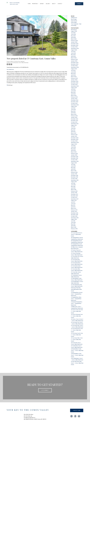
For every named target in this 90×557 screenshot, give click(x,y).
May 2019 (73, 167)
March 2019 (73, 170)
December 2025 (74, 43)
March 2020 (74, 152)
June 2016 (73, 222)
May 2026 (73, 36)
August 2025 (74, 50)
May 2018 (73, 186)
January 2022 (74, 117)
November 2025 (74, 45)
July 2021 (73, 126)
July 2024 (73, 70)
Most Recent (74, 29)
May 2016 (73, 224)
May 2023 (73, 92)
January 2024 (74, 79)
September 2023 (75, 86)
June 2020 (73, 147)
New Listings (74, 19)
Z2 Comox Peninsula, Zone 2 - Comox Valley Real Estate (77, 316)
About (53, 3)
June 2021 (73, 128)
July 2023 (73, 89)
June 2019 (73, 166)
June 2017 (73, 203)
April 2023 (73, 94)
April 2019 (73, 169)
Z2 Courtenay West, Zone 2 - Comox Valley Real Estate (77, 339)
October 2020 (74, 141)
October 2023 (74, 84)
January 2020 (74, 155)
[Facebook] (75, 416)
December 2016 (74, 213)
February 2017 (74, 210)
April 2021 (73, 131)
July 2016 (73, 221)
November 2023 (74, 83)
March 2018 (73, 189)
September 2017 (74, 199)
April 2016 (73, 225)
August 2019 (74, 163)
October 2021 (74, 122)
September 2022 (75, 105)
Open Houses (74, 20)
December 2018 (74, 175)
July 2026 (73, 32)
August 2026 (74, 31)
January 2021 (74, 136)
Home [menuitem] (29, 3)
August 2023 (74, 87)
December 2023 (74, 81)
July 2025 (73, 51)
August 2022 (74, 106)
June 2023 (73, 90)
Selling (47, 3)
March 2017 (73, 208)
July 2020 (73, 145)
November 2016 (74, 214)
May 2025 (73, 54)
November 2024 (74, 64)
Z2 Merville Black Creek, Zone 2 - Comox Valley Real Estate (77, 350)
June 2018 (73, 184)
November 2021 (74, 120)
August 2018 (74, 181)
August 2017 (74, 200)
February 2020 (74, 153)
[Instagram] (71, 416)
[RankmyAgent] (79, 416)
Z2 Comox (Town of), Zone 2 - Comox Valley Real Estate (77, 311)
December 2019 (74, 156)
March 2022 (73, 114)
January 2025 (74, 61)
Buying (41, 3)
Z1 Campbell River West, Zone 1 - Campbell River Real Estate (76, 299)
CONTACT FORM (76, 410)
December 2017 (74, 194)
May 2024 (73, 73)
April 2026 (73, 37)
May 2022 (73, 111)
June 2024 (73, 72)
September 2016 (74, 217)
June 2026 (73, 34)
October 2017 (74, 197)
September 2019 (74, 161)
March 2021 (73, 133)
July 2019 (73, 164)
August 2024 (74, 68)
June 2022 (73, 109)
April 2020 (73, 150)
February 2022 (74, 115)
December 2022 (74, 100)
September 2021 (74, 123)
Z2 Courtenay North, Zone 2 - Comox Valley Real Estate (77, 330)
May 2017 (73, 205)
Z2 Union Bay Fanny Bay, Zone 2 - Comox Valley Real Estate (77, 363)
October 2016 (74, 216)
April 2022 (73, 112)
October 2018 (74, 178)
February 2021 (74, 134)
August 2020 (74, 144)
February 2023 (74, 97)
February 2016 (74, 228)
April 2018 (73, 188)
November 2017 (74, 195)
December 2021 (74, 119)
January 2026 (74, 42)
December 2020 (74, 137)
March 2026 (73, 39)
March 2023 (73, 95)
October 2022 (74, 103)
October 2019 (74, 159)
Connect (79, 3)
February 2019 (74, 172)
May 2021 (73, 130)
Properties (34, 3)
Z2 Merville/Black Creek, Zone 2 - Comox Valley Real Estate (77, 355)
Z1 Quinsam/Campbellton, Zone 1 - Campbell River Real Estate (76, 303)
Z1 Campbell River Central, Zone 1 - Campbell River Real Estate (76, 294)
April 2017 (73, 206)
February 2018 (74, 191)
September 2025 (75, 48)
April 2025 (73, 56)
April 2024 (73, 75)
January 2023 (74, 98)
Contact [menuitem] (60, 3)
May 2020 (73, 148)
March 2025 (73, 57)
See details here (10, 69)
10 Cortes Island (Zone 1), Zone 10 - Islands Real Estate (76, 234)
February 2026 (74, 40)
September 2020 (75, 142)
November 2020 (74, 139)
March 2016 (73, 227)
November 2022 (74, 101)
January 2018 (74, 192)
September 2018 (74, 180)
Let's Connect (45, 390)
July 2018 (73, 183)
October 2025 (74, 46)
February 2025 (74, 59)
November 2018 (74, 177)
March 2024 (74, 76)
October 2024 (74, 65)
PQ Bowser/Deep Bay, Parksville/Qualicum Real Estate (76, 289)
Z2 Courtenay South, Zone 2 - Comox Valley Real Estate (77, 335)
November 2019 (74, 158)
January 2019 (74, 173)
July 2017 (73, 202)
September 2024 (75, 67)
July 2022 (73, 108)
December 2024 (74, 62)
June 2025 (73, 53)
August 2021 (74, 125)
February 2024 (74, 78)
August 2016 (74, 219)
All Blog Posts (74, 17)
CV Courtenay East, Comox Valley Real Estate (19, 62)
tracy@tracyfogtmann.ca (29, 417)
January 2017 (74, 211)
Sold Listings (74, 22)
